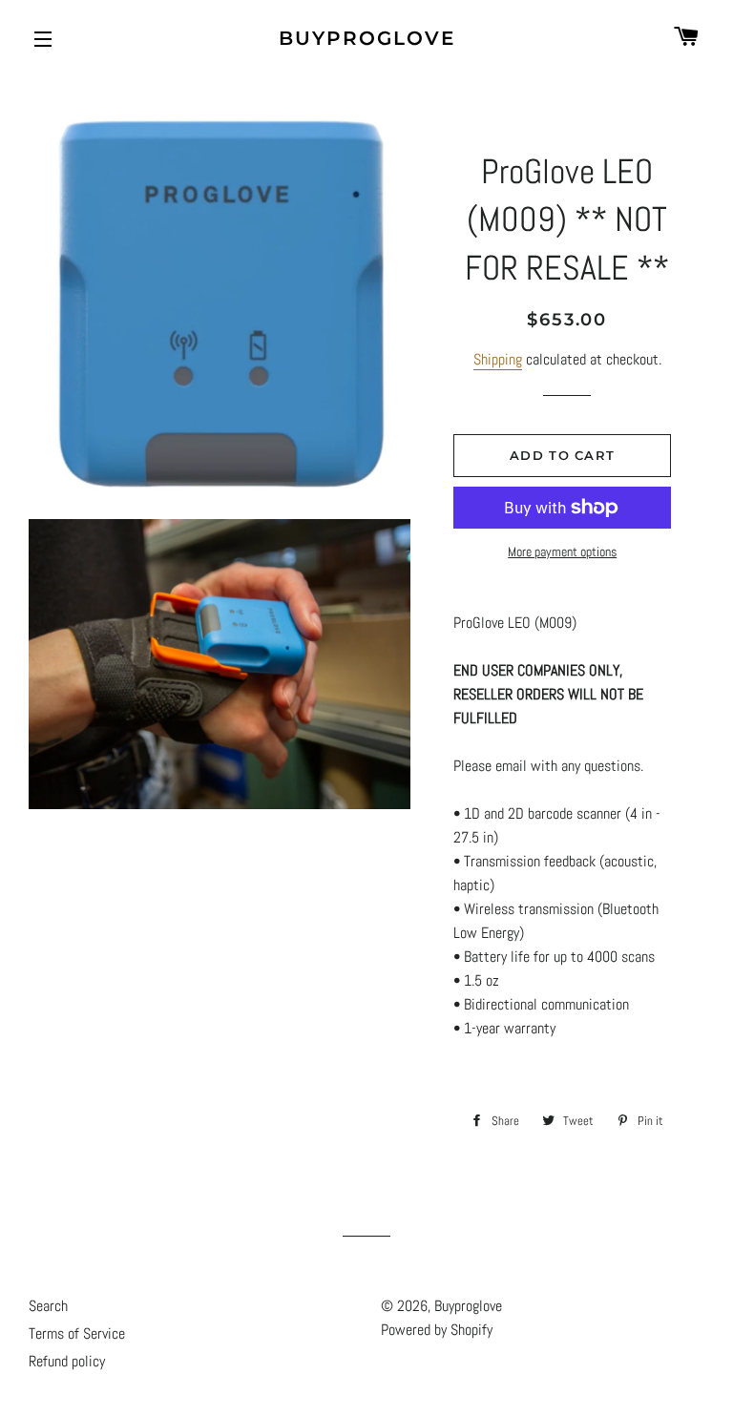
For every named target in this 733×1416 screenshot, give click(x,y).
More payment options (562, 551)
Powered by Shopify (436, 1330)
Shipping (497, 359)
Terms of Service (77, 1333)
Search (48, 1306)
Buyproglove (367, 38)
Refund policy (67, 1361)
